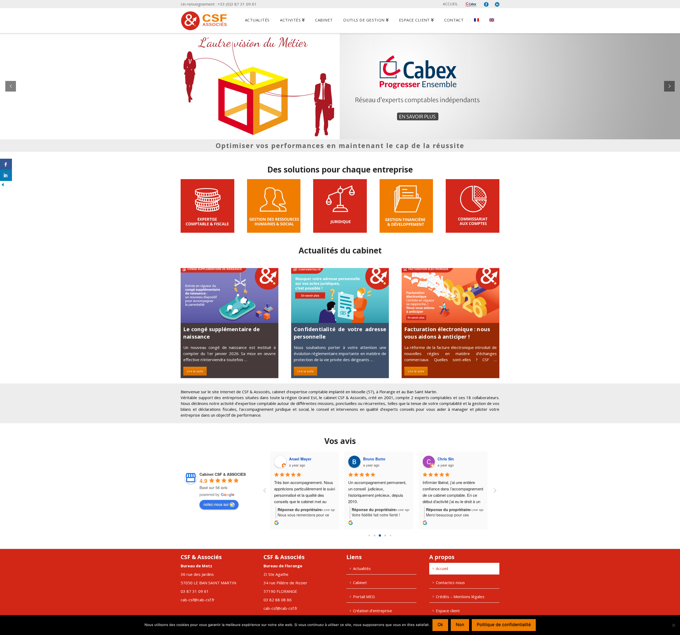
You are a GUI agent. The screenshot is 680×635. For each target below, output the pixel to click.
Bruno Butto (374, 458)
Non (460, 624)
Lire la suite (195, 371)
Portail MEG (364, 596)
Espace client (448, 610)
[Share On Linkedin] (6, 175)
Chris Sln (445, 458)
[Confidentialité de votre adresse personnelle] (340, 295)
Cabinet (360, 582)
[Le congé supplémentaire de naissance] (229, 295)
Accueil (450, 3)
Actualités (362, 568)
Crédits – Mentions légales (460, 596)
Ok (440, 624)
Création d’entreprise (372, 610)
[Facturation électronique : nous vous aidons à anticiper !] (450, 295)
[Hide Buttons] (2, 184)
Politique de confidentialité (504, 624)
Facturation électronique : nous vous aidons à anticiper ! (447, 333)
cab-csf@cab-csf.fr (198, 599)
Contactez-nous (450, 582)
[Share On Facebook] (6, 164)
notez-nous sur (216, 504)
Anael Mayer (300, 458)
